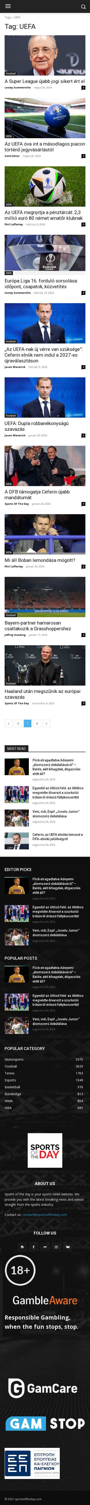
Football (11, 73)
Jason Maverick (15, 367)
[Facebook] (33, 1246)
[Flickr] (44, 1246)
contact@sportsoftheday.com (44, 1214)
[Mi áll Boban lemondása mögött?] (45, 534)
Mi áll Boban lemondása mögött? (40, 560)
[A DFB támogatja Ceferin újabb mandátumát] (45, 466)
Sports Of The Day (17, 503)
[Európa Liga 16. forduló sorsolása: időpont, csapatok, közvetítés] (45, 255)
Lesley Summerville (18, 87)
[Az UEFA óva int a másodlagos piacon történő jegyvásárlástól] (45, 118)
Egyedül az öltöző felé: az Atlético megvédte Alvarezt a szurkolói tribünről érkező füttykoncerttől (58, 792)
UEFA (9, 136)
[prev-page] (8, 723)
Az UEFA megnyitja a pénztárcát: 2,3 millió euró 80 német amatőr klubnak (44, 215)
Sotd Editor (12, 156)
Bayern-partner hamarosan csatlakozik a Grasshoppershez (38, 625)
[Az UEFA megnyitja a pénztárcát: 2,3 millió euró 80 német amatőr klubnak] (45, 186)
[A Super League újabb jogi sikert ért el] (45, 55)
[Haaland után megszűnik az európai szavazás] (45, 665)
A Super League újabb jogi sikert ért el (45, 81)
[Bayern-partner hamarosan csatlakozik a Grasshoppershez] (45, 597)
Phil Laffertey (14, 224)
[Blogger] (22, 1246)
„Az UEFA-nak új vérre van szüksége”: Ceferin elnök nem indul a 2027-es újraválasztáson (44, 355)
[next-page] (47, 723)
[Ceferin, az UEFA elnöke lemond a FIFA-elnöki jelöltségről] (17, 841)
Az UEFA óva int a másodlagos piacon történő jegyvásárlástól (45, 147)
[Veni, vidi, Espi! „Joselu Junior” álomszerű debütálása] (17, 818)
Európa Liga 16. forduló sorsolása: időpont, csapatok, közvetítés (41, 283)
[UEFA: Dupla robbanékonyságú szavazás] (45, 397)
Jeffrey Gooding (15, 635)
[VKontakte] (67, 1246)
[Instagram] (56, 1246)
